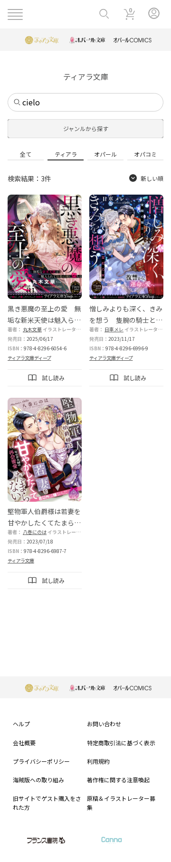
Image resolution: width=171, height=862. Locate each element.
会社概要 (24, 743)
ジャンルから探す (85, 128)
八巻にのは (35, 531)
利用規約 (98, 761)
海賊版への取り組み (38, 780)
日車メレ (114, 329)
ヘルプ (21, 724)
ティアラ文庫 (21, 560)
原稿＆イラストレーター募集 (121, 802)
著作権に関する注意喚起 (118, 780)
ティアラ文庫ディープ (29, 357)
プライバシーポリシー (41, 761)
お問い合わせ (104, 724)
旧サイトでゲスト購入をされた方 (47, 802)
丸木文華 (32, 329)
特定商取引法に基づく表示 (121, 743)
